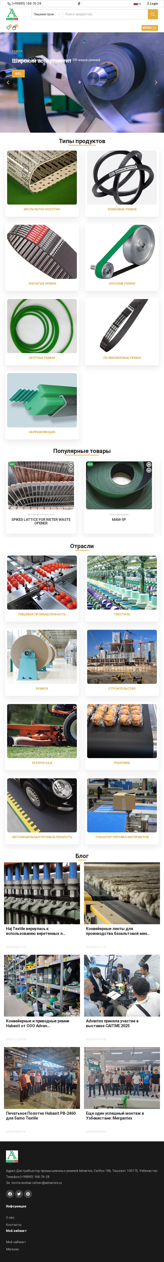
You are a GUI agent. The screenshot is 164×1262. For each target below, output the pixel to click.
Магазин (12, 1249)
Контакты (14, 1225)
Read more (26, 89)
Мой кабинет (16, 1242)
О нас (10, 1217)
